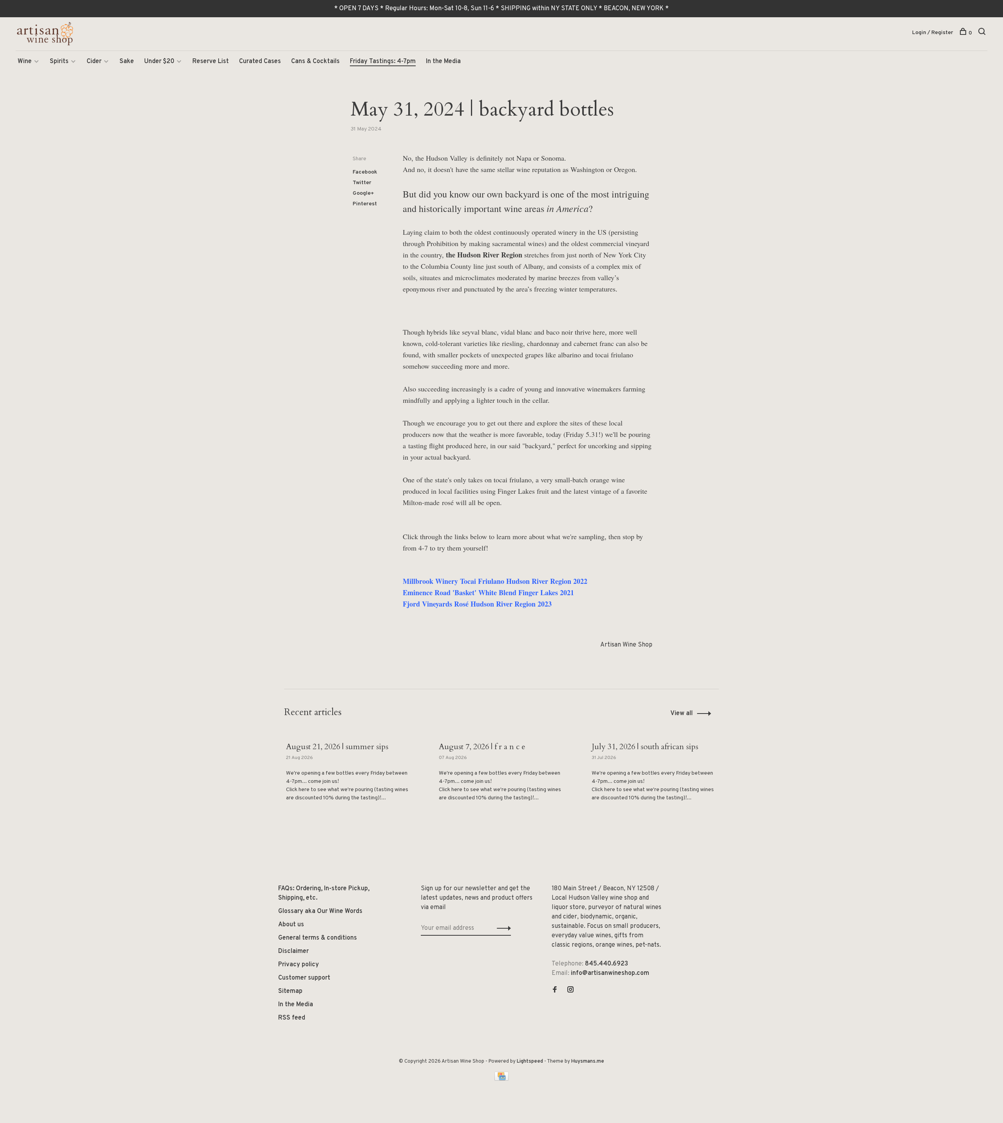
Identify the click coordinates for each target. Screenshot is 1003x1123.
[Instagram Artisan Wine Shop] (570, 990)
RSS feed (291, 1018)
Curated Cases (260, 61)
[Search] (982, 33)
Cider (94, 61)
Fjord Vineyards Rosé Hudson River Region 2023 (477, 604)
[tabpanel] (348, 785)
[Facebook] (555, 990)
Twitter (362, 182)
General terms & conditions (317, 938)
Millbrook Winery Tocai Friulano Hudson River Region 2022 (495, 581)
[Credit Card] (501, 1079)
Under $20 (159, 61)
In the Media (443, 61)
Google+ (363, 193)
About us (291, 925)
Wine (25, 61)
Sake (126, 61)
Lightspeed (530, 1061)
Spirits (59, 61)
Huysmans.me (587, 1061)
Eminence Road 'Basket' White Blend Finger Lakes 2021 (488, 592)
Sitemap (290, 991)
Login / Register (932, 32)
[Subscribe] (501, 928)
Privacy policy (298, 965)
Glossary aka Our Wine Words (320, 911)
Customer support (304, 978)
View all (681, 713)
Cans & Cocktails (315, 61)
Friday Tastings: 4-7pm (383, 61)
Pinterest (365, 204)
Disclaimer (293, 951)
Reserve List (210, 61)
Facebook (365, 172)
